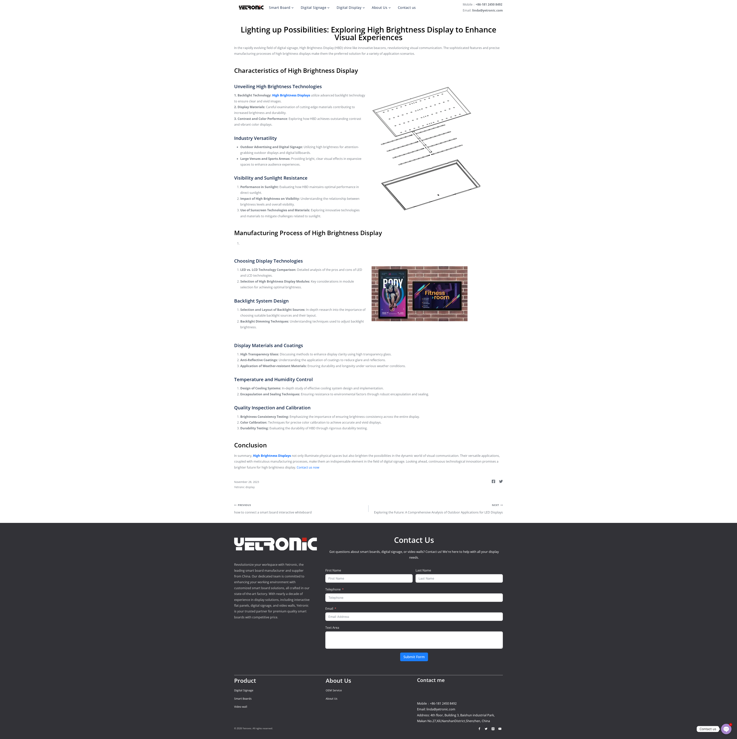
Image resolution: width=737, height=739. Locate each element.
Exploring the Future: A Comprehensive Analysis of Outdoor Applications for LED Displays (438, 508)
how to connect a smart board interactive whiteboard (273, 508)
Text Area (332, 627)
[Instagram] (493, 729)
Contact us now (308, 467)
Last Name (423, 570)
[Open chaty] (726, 729)
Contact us (407, 7)
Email (329, 608)
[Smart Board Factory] (251, 7)
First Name (333, 570)
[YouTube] (500, 729)
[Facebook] (479, 729)
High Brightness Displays (291, 95)
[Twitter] (486, 729)
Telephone (333, 589)
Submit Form (414, 656)
